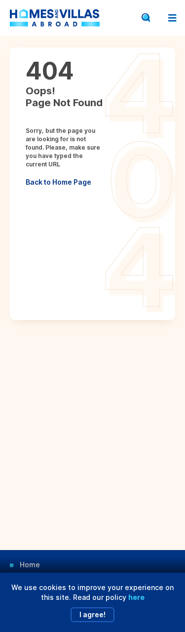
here (136, 597)
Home (30, 564)
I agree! (92, 614)
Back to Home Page (58, 182)
